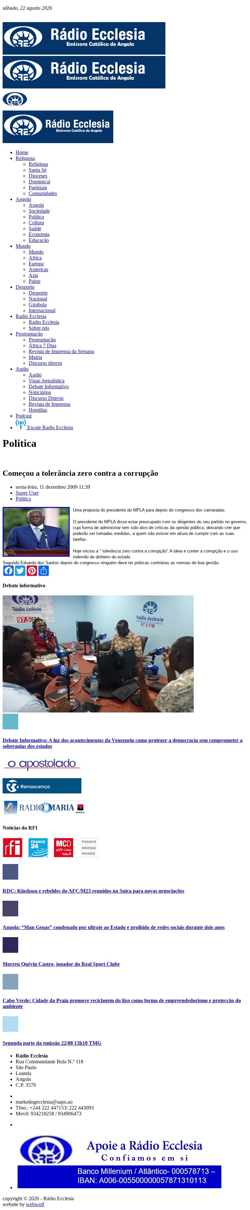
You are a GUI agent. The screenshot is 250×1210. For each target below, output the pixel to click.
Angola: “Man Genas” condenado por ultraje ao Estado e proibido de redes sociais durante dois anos (114, 927)
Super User (27, 493)
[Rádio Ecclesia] (84, 53)
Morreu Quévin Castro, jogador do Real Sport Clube (61, 964)
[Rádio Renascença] (42, 791)
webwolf (35, 1204)
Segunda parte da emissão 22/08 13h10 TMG (52, 1043)
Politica (23, 498)
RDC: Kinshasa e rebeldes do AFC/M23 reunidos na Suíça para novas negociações (93, 891)
